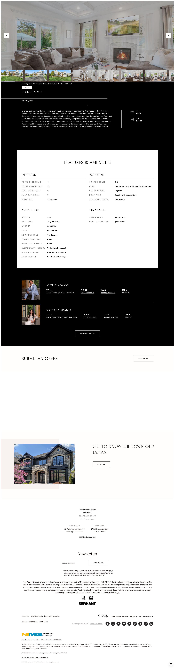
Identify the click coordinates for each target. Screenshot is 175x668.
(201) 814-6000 (87, 519)
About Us (25, 616)
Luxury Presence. (145, 616)
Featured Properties (52, 616)
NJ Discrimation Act (87, 537)
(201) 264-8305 (87, 293)
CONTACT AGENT (87, 333)
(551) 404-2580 (90, 317)
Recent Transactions (29, 622)
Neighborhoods (37, 616)
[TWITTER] (129, 624)
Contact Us (43, 622)
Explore (101, 464)
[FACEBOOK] (108, 624)
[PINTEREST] (140, 624)
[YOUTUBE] (124, 624)
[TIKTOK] (135, 624)
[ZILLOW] (151, 624)
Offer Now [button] (143, 358)
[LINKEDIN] (118, 624)
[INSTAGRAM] (113, 624)
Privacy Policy (100, 575)
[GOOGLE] (146, 624)
